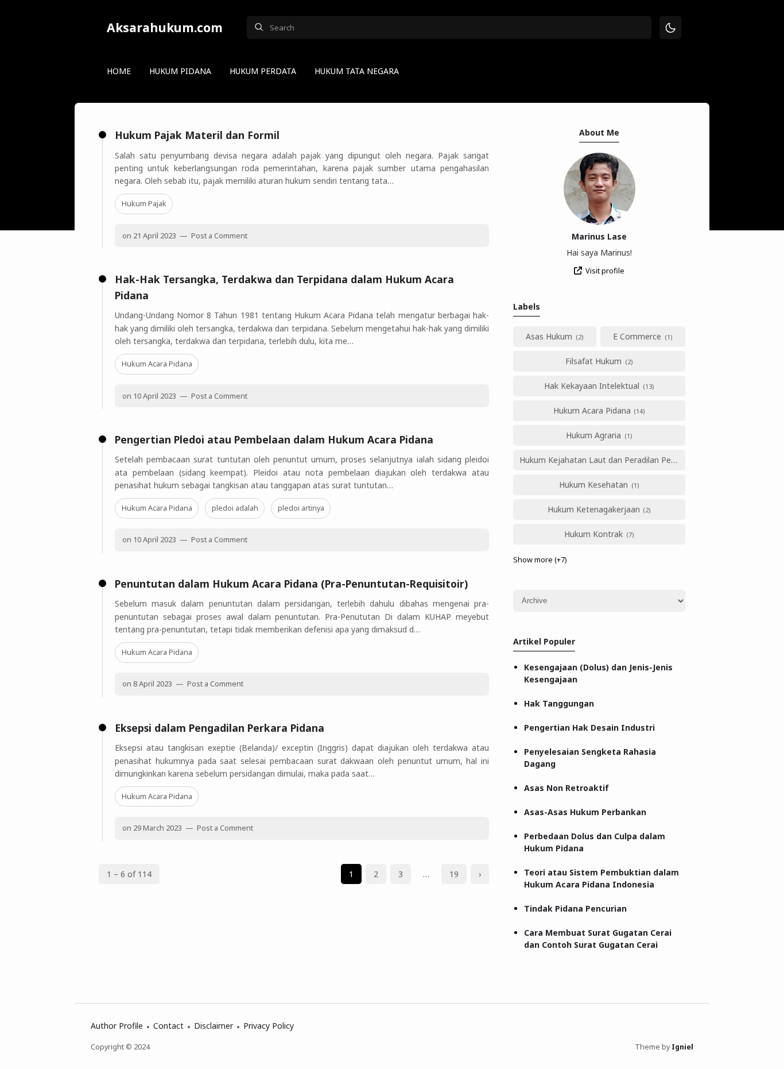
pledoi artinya (301, 508)
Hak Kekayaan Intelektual (591, 385)
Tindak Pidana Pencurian (575, 908)
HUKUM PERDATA (263, 70)
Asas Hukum (549, 336)
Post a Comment (218, 236)
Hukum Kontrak (593, 533)
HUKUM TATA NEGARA (357, 70)
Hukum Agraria (593, 435)
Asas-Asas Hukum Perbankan (585, 811)
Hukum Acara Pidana (157, 364)
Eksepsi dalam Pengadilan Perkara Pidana (219, 728)
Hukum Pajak (144, 204)
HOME (119, 70)
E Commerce (637, 336)
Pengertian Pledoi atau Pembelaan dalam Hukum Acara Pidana (274, 439)
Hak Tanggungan (559, 703)
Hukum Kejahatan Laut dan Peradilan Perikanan (602, 459)
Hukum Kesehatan (593, 484)
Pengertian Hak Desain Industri (589, 727)
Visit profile (604, 271)
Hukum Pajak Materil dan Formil (197, 135)
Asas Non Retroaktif (566, 787)
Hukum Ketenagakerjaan (594, 509)
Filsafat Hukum (593, 361)
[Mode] (670, 28)
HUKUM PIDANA (180, 70)
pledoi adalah (235, 508)
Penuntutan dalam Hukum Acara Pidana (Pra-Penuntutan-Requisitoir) (291, 584)
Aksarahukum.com (165, 28)
